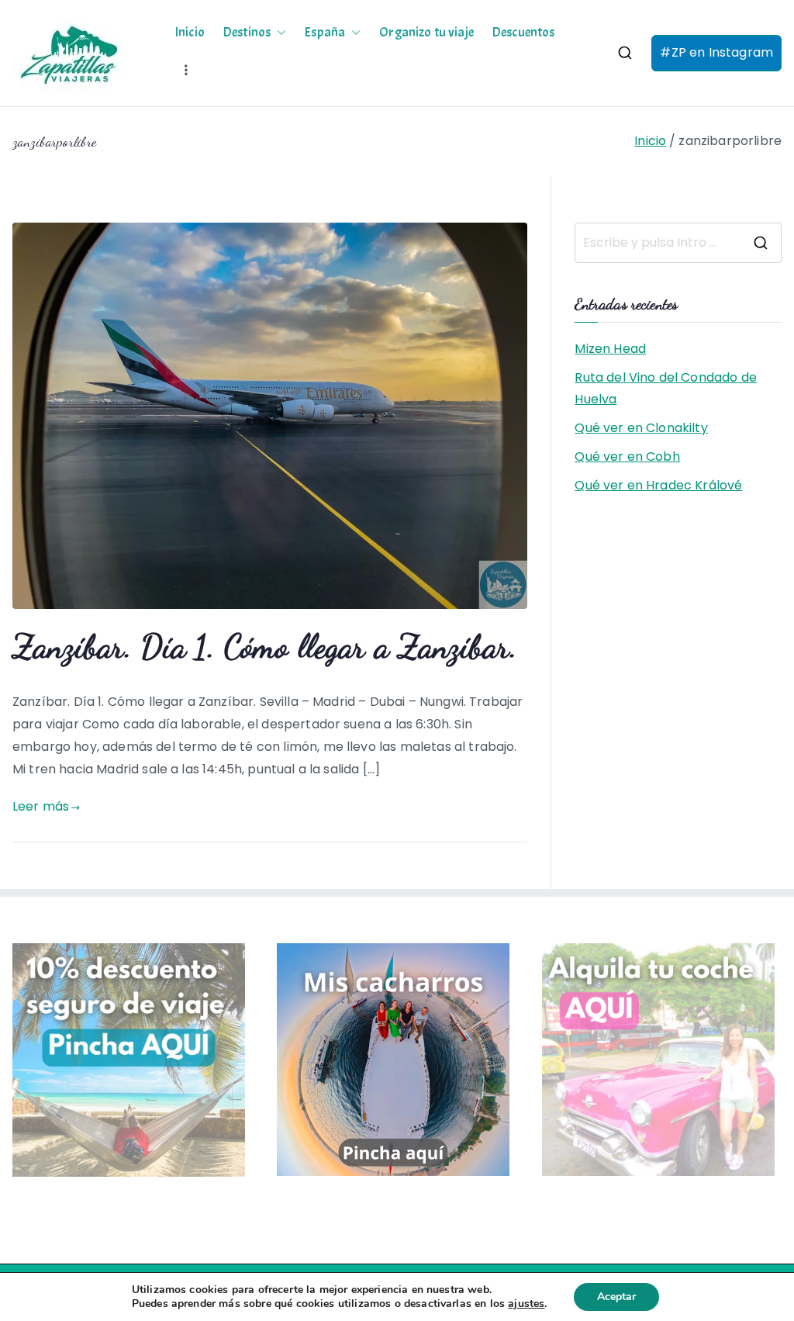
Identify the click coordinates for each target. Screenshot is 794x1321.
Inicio (190, 32)
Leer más (40, 806)
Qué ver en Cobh (627, 456)
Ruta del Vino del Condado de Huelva (665, 388)
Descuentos (523, 32)
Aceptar (616, 1296)
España (325, 32)
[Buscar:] (678, 242)
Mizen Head (610, 349)
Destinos (247, 32)
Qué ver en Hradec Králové (658, 485)
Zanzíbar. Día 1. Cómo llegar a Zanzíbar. (264, 646)
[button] (278, 32)
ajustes (526, 1304)
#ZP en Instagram (716, 52)
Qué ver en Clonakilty (641, 428)
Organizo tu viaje (426, 32)
